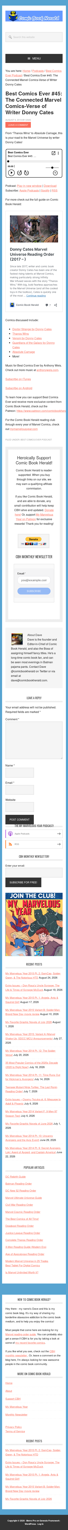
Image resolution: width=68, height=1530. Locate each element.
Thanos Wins (20, 334)
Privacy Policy (13, 1427)
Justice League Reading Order (22, 1233)
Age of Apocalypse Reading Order (24, 1254)
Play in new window (29, 186)
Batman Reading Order (18, 1183)
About (8, 1391)
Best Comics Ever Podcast (36, 439)
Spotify (45, 190)
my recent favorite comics (30, 1342)
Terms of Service (15, 1431)
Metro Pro (31, 1520)
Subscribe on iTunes (18, 379)
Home (8, 1383)
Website (10, 800)
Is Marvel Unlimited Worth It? (21, 1272)
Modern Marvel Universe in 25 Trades (26, 1261)
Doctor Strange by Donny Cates (32, 329)
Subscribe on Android (18, 388)
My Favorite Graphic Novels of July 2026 (28, 1022)
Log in (40, 1523)
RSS (55, 190)
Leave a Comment (18, 124)
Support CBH (13, 1398)
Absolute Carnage (23, 352)
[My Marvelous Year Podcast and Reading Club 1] (34, 955)
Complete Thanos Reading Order (24, 1240)
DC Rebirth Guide (15, 1176)
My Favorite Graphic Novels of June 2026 (29, 1123)
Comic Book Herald (34, 16)
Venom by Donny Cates (27, 338)
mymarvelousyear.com (24, 429)
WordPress (30, 1523)
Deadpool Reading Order (19, 1226)
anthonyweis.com (47, 370)
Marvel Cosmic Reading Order (22, 1212)
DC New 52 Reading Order (20, 1190)
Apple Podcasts (29, 190)
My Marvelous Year (16, 1406)
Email (9, 783)
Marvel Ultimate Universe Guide (23, 1197)
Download (50, 186)
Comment (12, 719)
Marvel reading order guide (20, 1334)
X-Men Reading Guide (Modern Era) (25, 1247)
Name (10, 765)
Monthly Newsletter (16, 1414)
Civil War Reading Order (19, 1204)
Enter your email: (15, 865)
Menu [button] (36, 58)
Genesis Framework (50, 1520)
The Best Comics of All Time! (22, 1219)
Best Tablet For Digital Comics (22, 1265)
